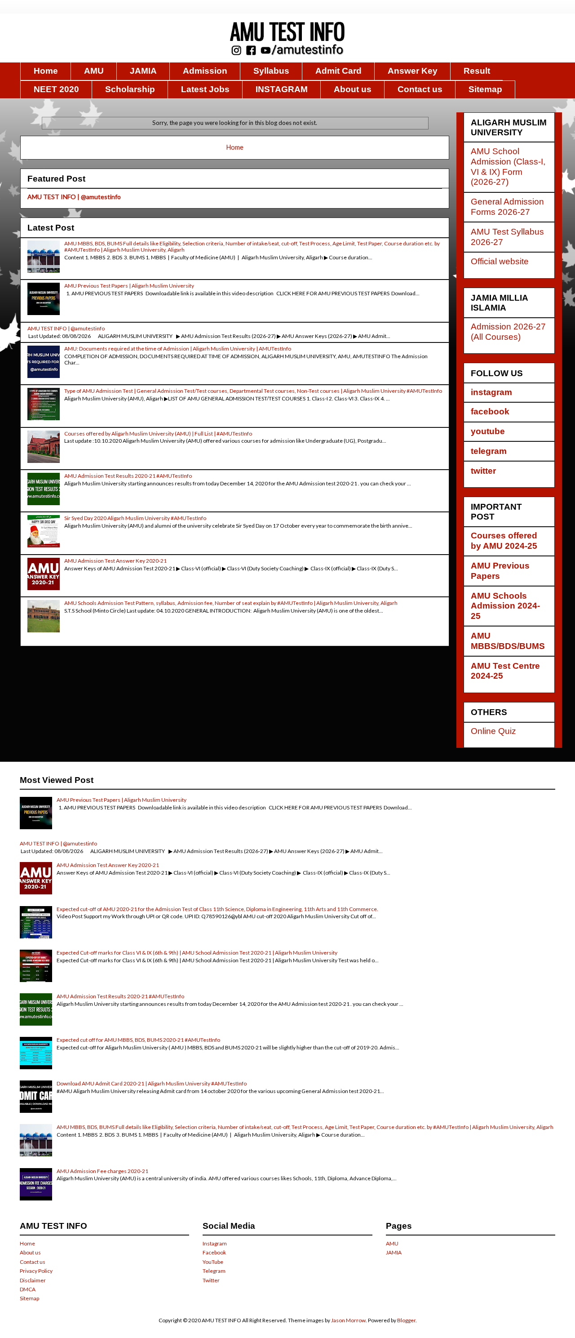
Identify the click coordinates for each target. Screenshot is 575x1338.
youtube (488, 431)
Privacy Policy (36, 1270)
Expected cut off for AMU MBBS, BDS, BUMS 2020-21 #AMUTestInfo (138, 1039)
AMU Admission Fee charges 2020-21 (102, 1171)
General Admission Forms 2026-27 (507, 207)
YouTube (213, 1261)
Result (477, 71)
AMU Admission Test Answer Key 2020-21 (115, 560)
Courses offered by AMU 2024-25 (504, 541)
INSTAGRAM (282, 89)
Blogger (406, 1320)
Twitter (211, 1280)
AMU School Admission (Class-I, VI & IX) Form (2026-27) (508, 167)
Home (46, 71)
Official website (500, 261)
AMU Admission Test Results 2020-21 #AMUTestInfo (128, 475)
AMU (94, 71)
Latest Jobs (205, 89)
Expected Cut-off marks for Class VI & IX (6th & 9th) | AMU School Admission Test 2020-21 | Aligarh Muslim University (197, 952)
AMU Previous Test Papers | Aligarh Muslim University (129, 285)
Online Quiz (493, 731)
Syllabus (271, 71)
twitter (483, 471)
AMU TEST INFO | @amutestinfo (74, 196)
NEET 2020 (56, 89)
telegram (489, 451)
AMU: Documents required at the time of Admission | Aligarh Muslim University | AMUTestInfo (177, 348)
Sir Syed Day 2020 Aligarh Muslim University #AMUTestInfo (135, 518)
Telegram (214, 1270)
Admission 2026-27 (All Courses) (508, 332)
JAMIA (143, 71)
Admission (205, 71)
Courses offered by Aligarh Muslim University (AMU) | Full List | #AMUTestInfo (158, 433)
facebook (490, 411)
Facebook (214, 1252)
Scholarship (130, 89)
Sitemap (485, 89)
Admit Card (338, 71)
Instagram (215, 1243)
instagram (491, 392)
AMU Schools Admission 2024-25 (505, 606)
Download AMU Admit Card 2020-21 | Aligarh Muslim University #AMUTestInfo (152, 1083)
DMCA (27, 1289)
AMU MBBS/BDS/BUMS (508, 641)
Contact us (420, 89)
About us (353, 89)
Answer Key (413, 71)
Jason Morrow (348, 1320)
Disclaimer (33, 1280)
